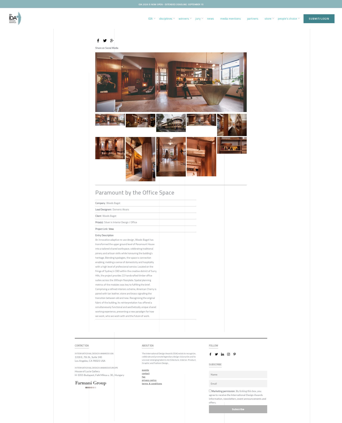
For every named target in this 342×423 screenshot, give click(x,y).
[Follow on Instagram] (230, 354)
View (111, 229)
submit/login (319, 18)
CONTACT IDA (82, 345)
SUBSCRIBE (215, 364)
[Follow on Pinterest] (236, 354)
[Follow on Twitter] (218, 354)
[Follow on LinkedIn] (224, 354)
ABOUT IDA (148, 345)
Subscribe (238, 409)
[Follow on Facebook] (212, 354)
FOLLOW (213, 345)
